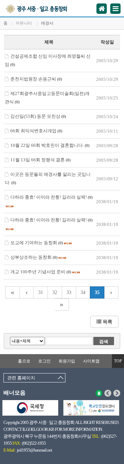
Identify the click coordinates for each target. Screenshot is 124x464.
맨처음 (12, 292)
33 (68, 292)
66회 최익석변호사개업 (36, 130)
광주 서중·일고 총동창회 (44, 8)
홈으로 (24, 361)
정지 (99, 393)
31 (40, 292)
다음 (117, 393)
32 (54, 292)
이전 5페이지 (26, 292)
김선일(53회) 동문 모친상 (38, 116)
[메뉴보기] (115, 8)
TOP (118, 361)
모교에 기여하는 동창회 (36, 242)
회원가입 (67, 361)
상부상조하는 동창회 (34, 257)
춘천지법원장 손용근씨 (36, 79)
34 (83, 292)
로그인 (44, 361)
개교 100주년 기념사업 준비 (40, 271)
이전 (108, 393)
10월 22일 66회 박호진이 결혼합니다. (50, 145)
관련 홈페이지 (21, 377)
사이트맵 (91, 361)
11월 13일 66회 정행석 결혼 (40, 159)
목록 (106, 321)
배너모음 (14, 393)
